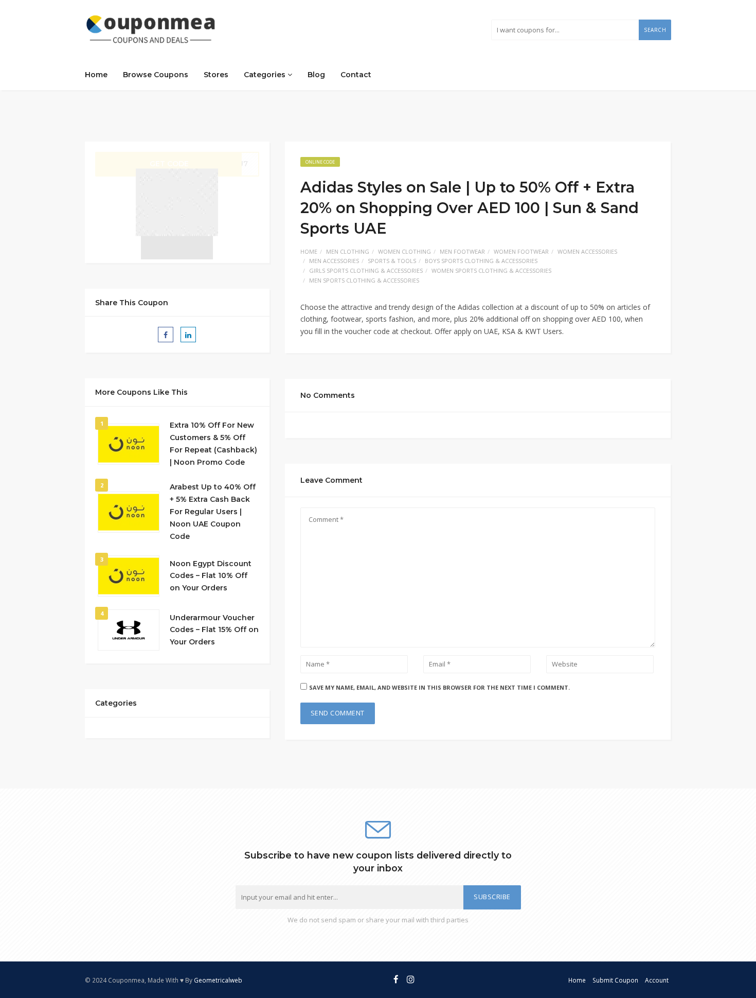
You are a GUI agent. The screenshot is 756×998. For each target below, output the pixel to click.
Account (657, 980)
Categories (265, 74)
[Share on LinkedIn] (188, 334)
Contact (355, 74)
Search (655, 29)
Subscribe (492, 896)
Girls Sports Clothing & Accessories (366, 270)
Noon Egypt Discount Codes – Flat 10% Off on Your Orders (210, 576)
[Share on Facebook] (165, 334)
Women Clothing (404, 251)
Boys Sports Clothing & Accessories (481, 261)
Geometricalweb (218, 980)
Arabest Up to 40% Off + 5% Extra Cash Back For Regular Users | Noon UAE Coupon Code (213, 511)
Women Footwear (521, 251)
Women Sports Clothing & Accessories (491, 270)
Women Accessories (587, 251)
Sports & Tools (392, 261)
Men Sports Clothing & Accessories (364, 280)
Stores (216, 74)
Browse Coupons (155, 74)
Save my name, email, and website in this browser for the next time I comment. (439, 687)
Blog (316, 74)
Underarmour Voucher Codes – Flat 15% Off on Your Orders (214, 630)
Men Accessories (334, 261)
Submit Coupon (615, 980)
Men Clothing (347, 251)
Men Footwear (462, 251)
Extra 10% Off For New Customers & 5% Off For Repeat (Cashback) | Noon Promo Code (213, 443)
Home (96, 74)
